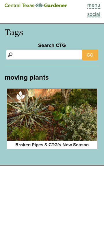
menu (93, 4)
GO (90, 55)
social (93, 14)
